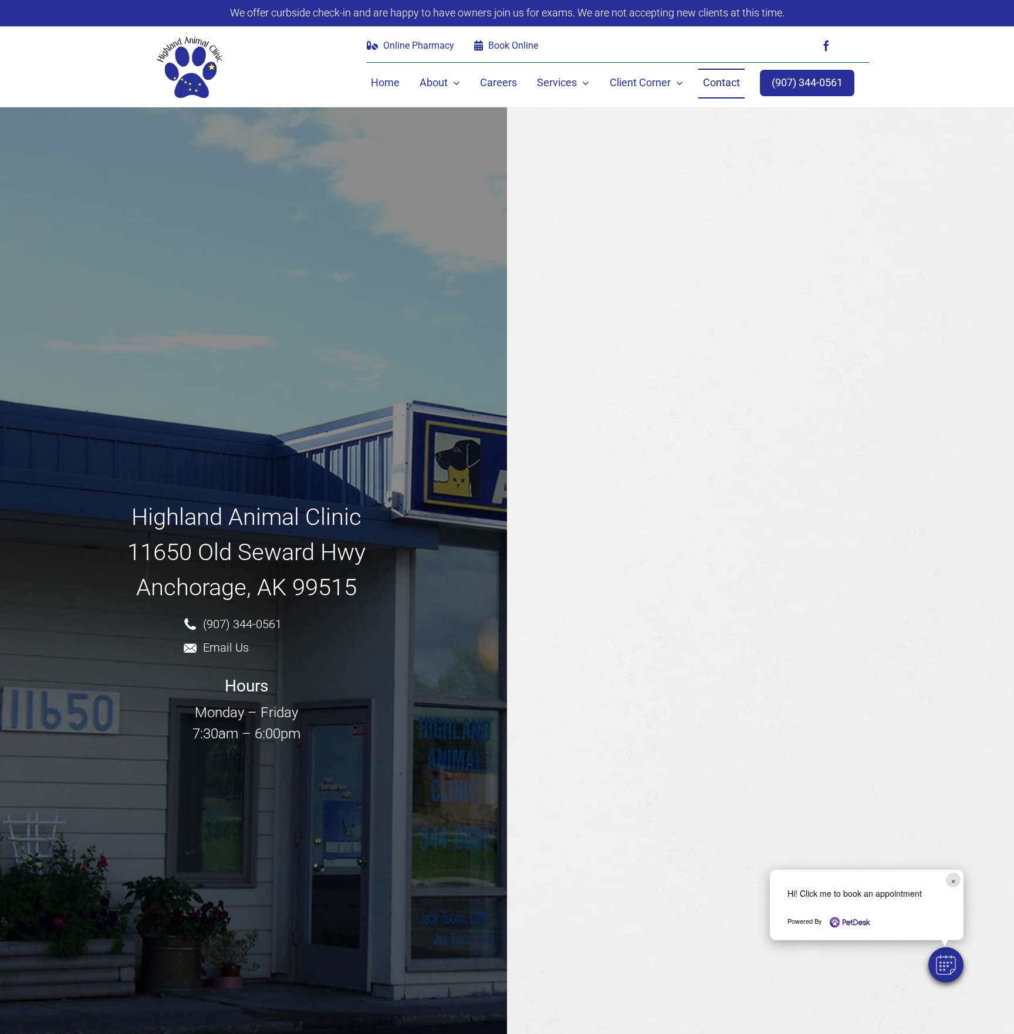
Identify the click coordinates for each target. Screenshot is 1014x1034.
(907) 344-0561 (242, 624)
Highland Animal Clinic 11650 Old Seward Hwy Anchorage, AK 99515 (246, 552)
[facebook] (826, 45)
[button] (946, 964)
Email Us (226, 647)
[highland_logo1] (190, 39)
